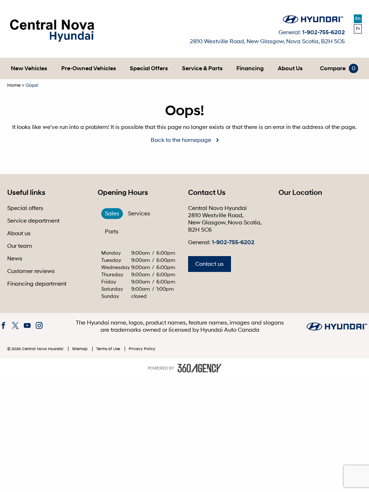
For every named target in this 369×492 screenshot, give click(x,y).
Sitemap (80, 348)
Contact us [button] (209, 264)
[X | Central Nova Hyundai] (15, 326)
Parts (112, 231)
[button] (29, 68)
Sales (112, 213)
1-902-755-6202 (323, 32)
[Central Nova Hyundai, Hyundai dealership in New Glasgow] (55, 29)
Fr (358, 28)
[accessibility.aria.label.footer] (200, 368)
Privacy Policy (142, 348)
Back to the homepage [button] (181, 140)
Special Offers (149, 68)
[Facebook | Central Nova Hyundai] (3, 326)
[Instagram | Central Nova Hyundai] (39, 326)
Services (139, 213)
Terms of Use (108, 348)
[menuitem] (29, 68)
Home (14, 85)
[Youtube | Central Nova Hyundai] (27, 326)
